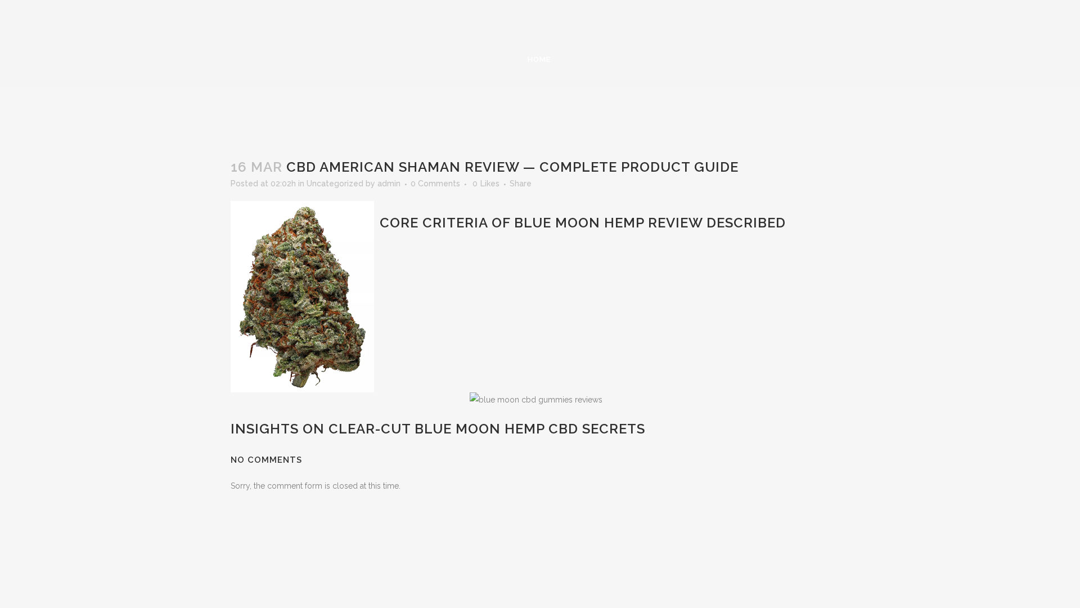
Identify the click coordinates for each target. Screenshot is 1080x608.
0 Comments (435, 183)
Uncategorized (335, 183)
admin (388, 183)
